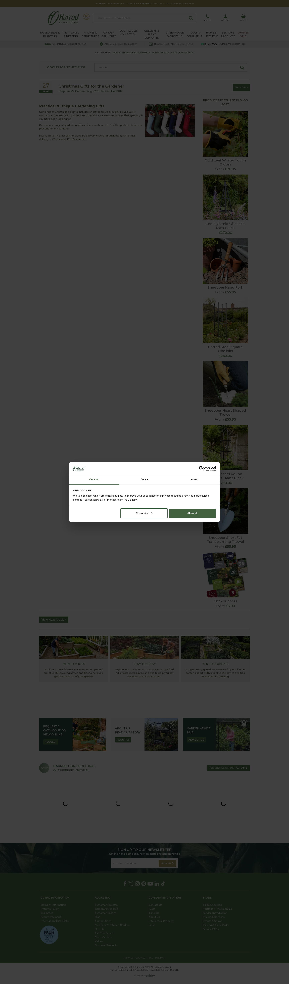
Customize (142, 513)
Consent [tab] (94, 479)
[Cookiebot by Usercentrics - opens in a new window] (201, 468)
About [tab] (194, 479)
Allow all (192, 513)
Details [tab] (144, 479)
